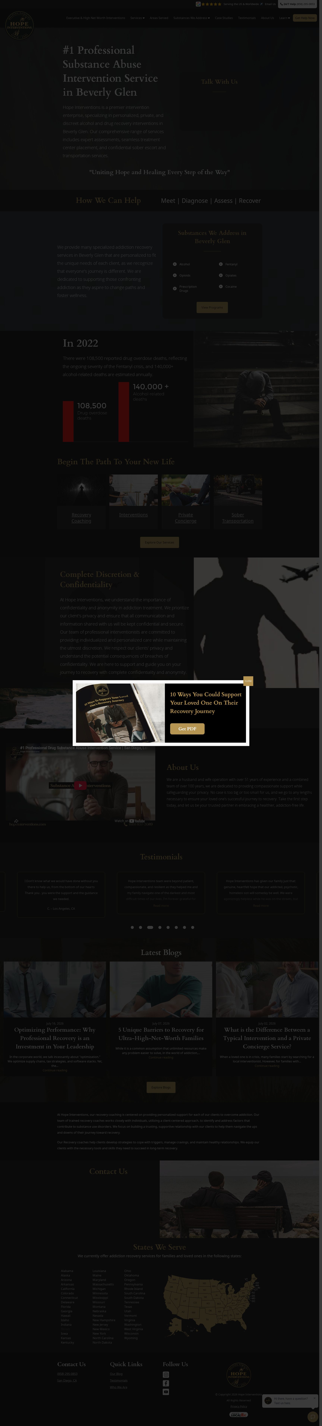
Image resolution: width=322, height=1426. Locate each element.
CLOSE (248, 681)
